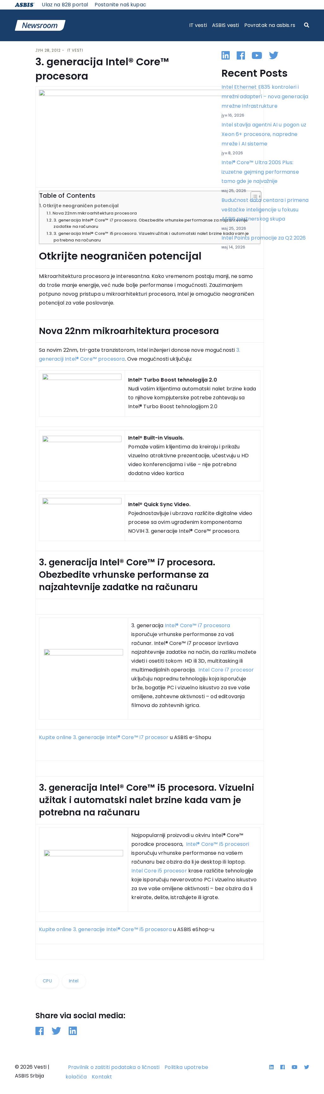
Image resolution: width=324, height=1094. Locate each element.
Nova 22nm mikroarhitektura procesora (95, 213)
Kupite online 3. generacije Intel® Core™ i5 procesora (105, 929)
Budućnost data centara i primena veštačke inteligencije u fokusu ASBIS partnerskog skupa (264, 209)
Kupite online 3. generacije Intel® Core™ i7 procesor (103, 737)
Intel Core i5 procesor (159, 870)
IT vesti (198, 25)
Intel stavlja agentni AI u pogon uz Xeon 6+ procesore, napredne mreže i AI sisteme (263, 134)
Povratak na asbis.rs (269, 25)
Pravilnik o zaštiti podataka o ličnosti (113, 1067)
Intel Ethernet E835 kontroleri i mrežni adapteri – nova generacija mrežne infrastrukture (264, 96)
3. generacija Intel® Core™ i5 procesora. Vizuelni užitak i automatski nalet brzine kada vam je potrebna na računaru (151, 236)
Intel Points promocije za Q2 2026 (263, 237)
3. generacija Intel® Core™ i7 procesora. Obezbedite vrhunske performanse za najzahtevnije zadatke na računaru (150, 223)
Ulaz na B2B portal (65, 4)
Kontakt (102, 1076)
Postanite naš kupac (120, 4)
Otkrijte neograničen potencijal (81, 206)
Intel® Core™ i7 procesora (197, 625)
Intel (74, 981)
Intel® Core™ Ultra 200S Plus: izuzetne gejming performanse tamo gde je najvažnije (260, 172)
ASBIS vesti (225, 25)
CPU (47, 981)
